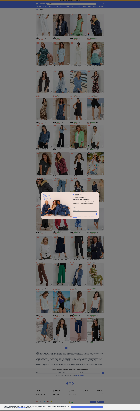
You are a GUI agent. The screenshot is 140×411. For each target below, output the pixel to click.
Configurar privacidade (120, 407)
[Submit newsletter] (96, 214)
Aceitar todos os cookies (87, 407)
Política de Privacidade (22, 407)
